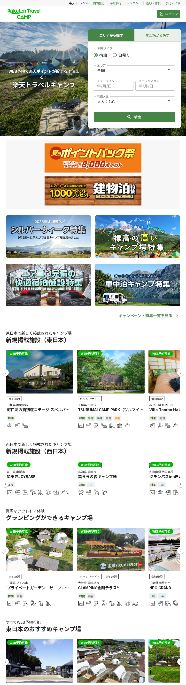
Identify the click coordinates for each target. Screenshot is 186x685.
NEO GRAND (160, 588)
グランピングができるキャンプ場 (49, 517)
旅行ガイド (173, 3)
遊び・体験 (153, 3)
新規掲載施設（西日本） (38, 451)
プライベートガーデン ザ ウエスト (40, 588)
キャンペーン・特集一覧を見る (145, 315)
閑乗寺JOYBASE (21, 476)
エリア (101, 65)
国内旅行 (99, 3)
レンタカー (133, 3)
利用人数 (103, 96)
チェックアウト (149, 81)
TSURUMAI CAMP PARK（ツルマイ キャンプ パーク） (125, 409)
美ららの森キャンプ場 (97, 476)
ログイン (171, 13)
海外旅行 (115, 3)
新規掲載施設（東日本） (38, 339)
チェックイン (106, 81)
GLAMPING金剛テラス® (98, 588)
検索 (137, 116)
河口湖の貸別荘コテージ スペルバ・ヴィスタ (46, 409)
